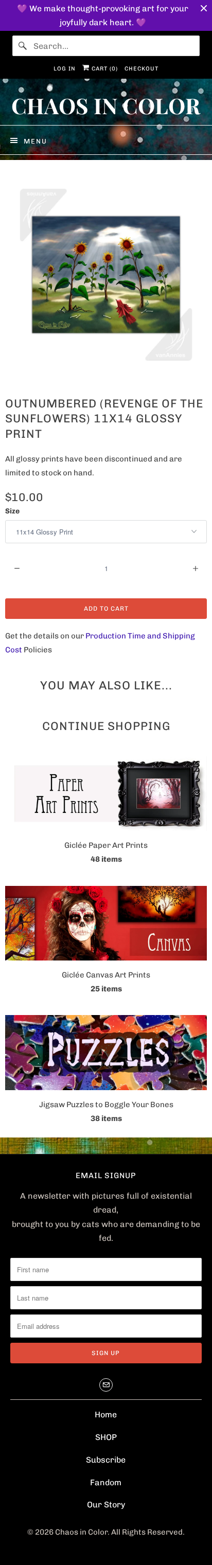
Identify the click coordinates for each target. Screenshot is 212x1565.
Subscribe (106, 1460)
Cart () (104, 68)
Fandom (105, 1482)
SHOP (106, 1437)
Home (106, 1414)
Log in (65, 68)
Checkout (141, 68)
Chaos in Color (81, 1532)
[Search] (22, 45)
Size (12, 511)
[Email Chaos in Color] (106, 1385)
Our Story (106, 1504)
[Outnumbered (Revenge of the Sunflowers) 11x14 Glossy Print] (106, 274)
